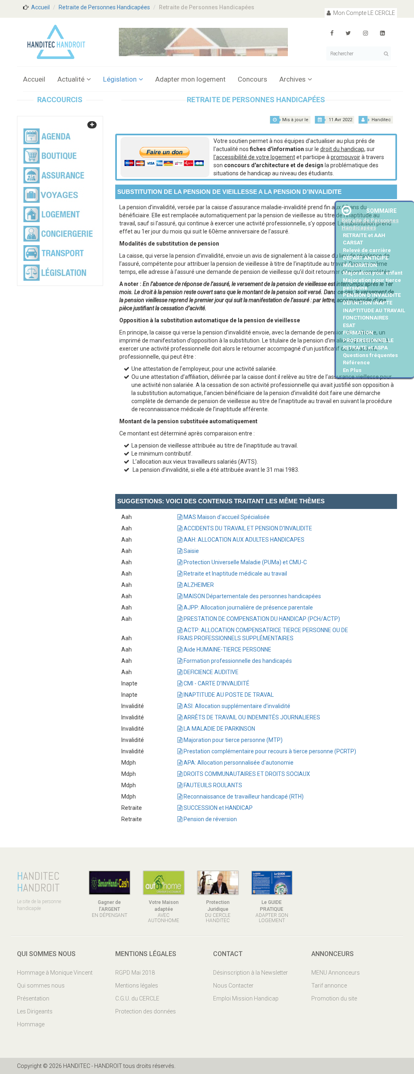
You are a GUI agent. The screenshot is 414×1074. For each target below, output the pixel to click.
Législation (120, 79)
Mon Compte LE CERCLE (363, 13)
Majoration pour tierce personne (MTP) (232, 740)
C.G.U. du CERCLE (137, 998)
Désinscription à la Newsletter (250, 972)
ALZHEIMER (198, 585)
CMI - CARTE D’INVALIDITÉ (215, 683)
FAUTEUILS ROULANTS (212, 785)
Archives (292, 79)
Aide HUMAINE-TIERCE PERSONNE (226, 649)
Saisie (190, 551)
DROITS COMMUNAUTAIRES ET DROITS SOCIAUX (246, 774)
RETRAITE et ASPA (365, 348)
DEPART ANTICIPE (365, 258)
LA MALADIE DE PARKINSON (218, 728)
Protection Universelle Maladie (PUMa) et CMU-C (244, 562)
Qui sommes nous (41, 985)
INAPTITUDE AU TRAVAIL (374, 310)
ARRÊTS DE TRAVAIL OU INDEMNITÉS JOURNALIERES (251, 717)
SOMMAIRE (381, 211)
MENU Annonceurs (335, 972)
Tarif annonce (329, 985)
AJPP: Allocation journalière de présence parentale (247, 607)
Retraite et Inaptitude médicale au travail (234, 573)
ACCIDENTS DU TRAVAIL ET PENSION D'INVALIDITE (247, 528)
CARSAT (353, 243)
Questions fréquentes (370, 355)
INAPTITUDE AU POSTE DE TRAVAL (228, 694)
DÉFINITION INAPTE (367, 303)
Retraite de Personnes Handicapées (104, 7)
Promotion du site (334, 998)
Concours (252, 79)
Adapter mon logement (190, 79)
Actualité (70, 79)
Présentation (33, 998)
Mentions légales (136, 985)
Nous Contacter (233, 985)
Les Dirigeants (35, 1011)
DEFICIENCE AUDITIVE (210, 672)
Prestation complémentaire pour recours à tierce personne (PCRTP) (269, 751)
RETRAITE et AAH (364, 235)
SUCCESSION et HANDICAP (217, 808)
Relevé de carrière (367, 250)
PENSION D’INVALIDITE (372, 295)
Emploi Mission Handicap (246, 998)
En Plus (352, 370)
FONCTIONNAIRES (365, 318)
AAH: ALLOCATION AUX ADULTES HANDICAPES (243, 539)
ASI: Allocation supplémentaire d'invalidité (236, 706)
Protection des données (145, 1011)
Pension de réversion (209, 819)
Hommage (30, 1024)
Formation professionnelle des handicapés (237, 661)
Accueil (40, 7)
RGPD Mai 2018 (135, 972)
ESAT (349, 325)
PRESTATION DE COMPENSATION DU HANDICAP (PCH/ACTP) (261, 619)
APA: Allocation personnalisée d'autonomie (238, 762)
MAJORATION (360, 265)
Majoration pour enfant (372, 273)
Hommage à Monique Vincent (55, 972)
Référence (356, 362)
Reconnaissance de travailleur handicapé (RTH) (243, 796)
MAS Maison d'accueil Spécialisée (226, 517)
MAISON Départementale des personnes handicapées (251, 596)
